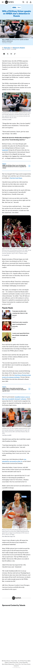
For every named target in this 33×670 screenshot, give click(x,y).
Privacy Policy (14, 660)
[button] (2, 2)
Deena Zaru (7, 48)
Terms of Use (18, 664)
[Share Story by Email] (11, 53)
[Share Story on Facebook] (4, 53)
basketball (5, 150)
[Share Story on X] (7, 53)
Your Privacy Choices (25, 664)
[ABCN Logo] (9, 2)
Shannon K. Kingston (19, 48)
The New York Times (16, 178)
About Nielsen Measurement (8, 664)
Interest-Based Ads (23, 662)
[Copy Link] (14, 53)
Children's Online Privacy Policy (12, 662)
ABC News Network (6, 660)
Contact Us (16, 666)
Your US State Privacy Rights (24, 660)
